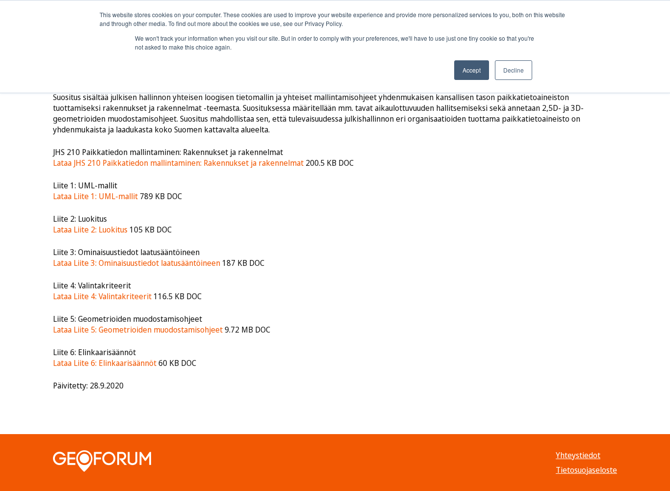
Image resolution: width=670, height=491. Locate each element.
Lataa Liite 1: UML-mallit (95, 196)
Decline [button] (513, 70)
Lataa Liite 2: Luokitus (90, 229)
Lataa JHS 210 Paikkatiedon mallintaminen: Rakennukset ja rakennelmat (178, 162)
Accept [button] (472, 70)
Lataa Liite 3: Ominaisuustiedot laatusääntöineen (136, 263)
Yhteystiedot (578, 455)
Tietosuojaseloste (586, 470)
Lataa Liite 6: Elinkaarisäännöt (104, 363)
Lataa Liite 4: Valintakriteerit (102, 296)
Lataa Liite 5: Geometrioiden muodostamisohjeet (138, 329)
